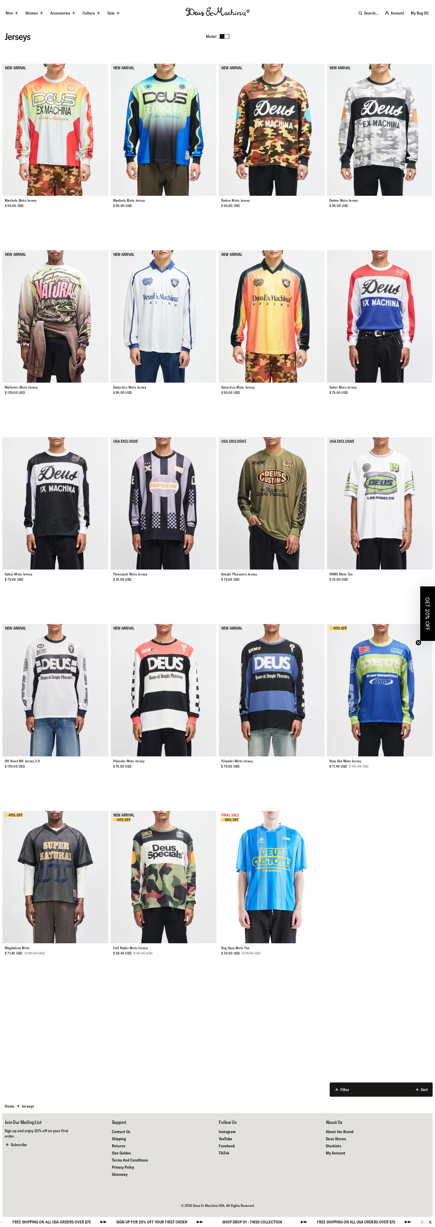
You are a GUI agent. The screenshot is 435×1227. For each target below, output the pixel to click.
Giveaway (120, 1174)
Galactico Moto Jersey (129, 387)
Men (9, 13)
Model (211, 36)
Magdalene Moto (17, 948)
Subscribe (19, 1144)
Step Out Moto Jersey (345, 761)
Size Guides (121, 1153)
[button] (427, 613)
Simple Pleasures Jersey (239, 574)
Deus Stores (336, 1138)
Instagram (227, 1131)
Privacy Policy (123, 1167)
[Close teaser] (418, 643)
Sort (424, 1089)
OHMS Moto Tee (341, 574)
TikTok (224, 1153)
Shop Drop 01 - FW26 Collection (171, 1222)
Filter (344, 1089)
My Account (335, 1153)
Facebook (227, 1146)
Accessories (60, 13)
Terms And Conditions (130, 1160)
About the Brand (339, 1131)
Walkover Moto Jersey (21, 387)
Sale (111, 13)
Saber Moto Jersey (343, 387)
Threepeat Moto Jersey (130, 574)
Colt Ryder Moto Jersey (130, 948)
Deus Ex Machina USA (208, 1205)
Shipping (119, 1138)
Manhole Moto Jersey (21, 200)
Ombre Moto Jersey (235, 200)
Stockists (333, 1146)
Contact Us (121, 1131)
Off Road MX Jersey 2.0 (22, 761)
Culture (89, 13)
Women (31, 13)
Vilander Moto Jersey (129, 761)
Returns (118, 1146)
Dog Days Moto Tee (235, 948)
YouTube (225, 1138)
